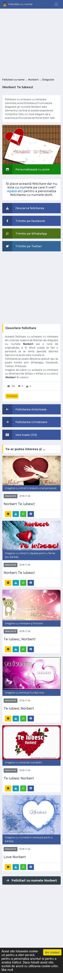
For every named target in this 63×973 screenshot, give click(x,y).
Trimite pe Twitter (28, 246)
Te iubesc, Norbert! (19, 639)
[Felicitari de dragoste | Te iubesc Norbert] (31, 672)
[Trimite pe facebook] (31, 514)
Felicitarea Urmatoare (31, 422)
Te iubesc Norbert (19, 708)
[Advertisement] (31, 42)
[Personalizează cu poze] (31, 144)
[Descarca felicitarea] (16, 514)
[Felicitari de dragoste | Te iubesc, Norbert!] (31, 604)
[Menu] (56, 4)
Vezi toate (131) (26, 435)
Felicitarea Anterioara (30, 409)
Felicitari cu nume (13, 79)
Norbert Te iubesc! (19, 504)
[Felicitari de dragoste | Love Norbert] (31, 814)
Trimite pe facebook (30, 221)
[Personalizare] (8, 514)
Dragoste (48, 79)
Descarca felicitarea (29, 208)
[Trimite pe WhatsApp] (23, 514)
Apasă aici (15, 191)
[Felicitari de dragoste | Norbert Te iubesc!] (31, 470)
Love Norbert (15, 857)
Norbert (33, 79)
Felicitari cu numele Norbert (34, 880)
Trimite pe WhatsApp (31, 233)
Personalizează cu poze (32, 169)
